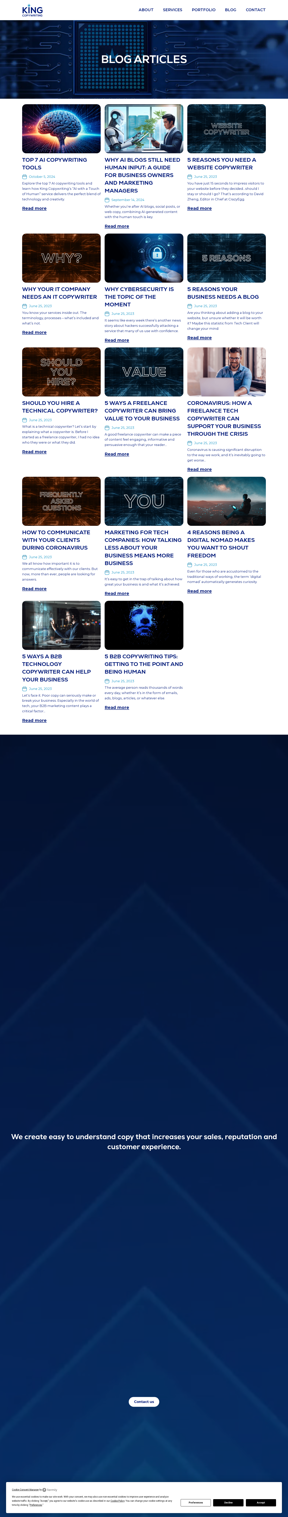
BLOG (230, 9)
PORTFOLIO (204, 9)
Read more (34, 208)
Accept (261, 1502)
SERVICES (172, 9)
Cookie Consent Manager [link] (25, 1489)
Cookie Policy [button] (117, 1501)
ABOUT (146, 9)
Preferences (196, 1502)
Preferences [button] (36, 1505)
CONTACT (256, 9)
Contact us (144, 1402)
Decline (228, 1502)
